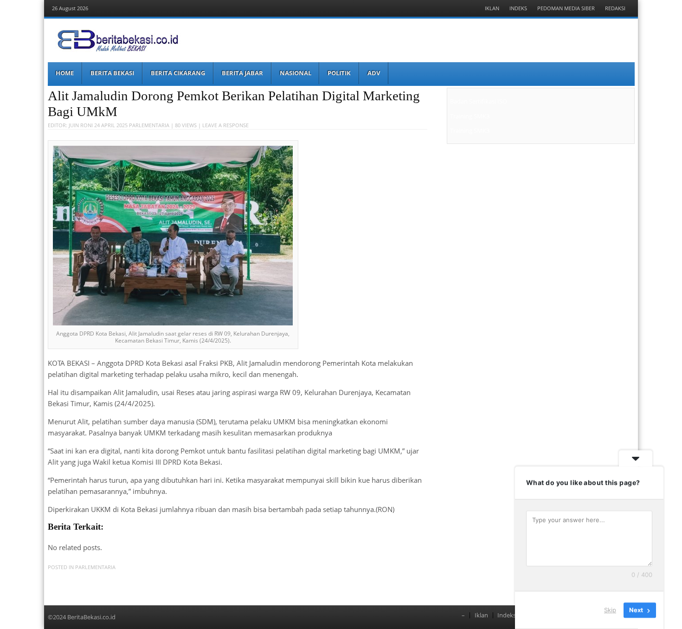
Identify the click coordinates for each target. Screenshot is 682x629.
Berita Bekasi (112, 73)
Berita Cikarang (178, 73)
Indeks (518, 8)
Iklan (492, 8)
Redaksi (615, 8)
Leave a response (225, 125)
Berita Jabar (242, 73)
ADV (373, 73)
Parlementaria (149, 125)
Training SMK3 (469, 116)
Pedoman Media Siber (566, 8)
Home (65, 73)
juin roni (81, 125)
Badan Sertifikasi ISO (478, 101)
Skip (610, 610)
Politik (339, 73)
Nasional (295, 73)
